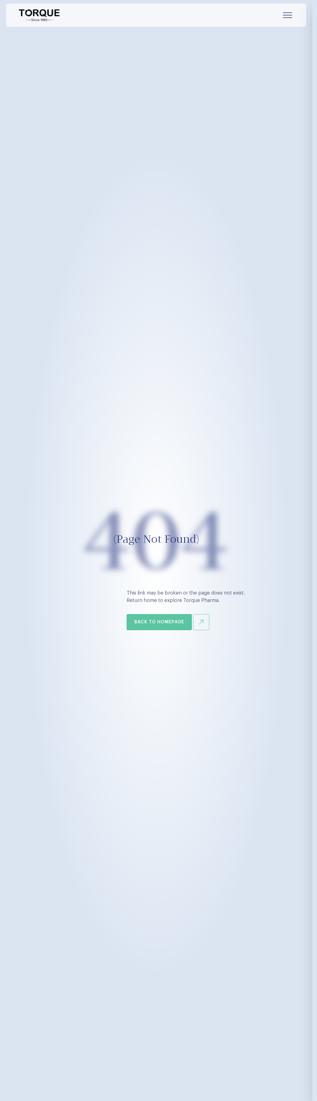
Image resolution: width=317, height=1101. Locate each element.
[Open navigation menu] (287, 15)
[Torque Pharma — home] (39, 15)
